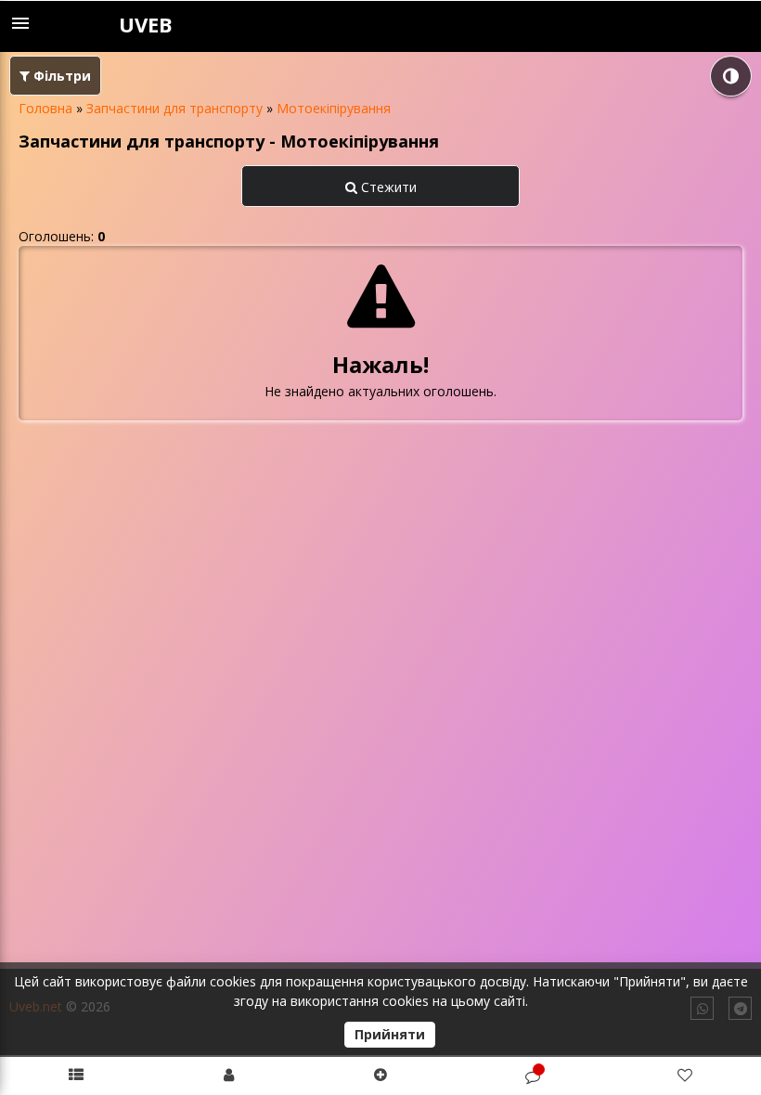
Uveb (146, 24)
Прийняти (390, 1034)
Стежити (387, 187)
